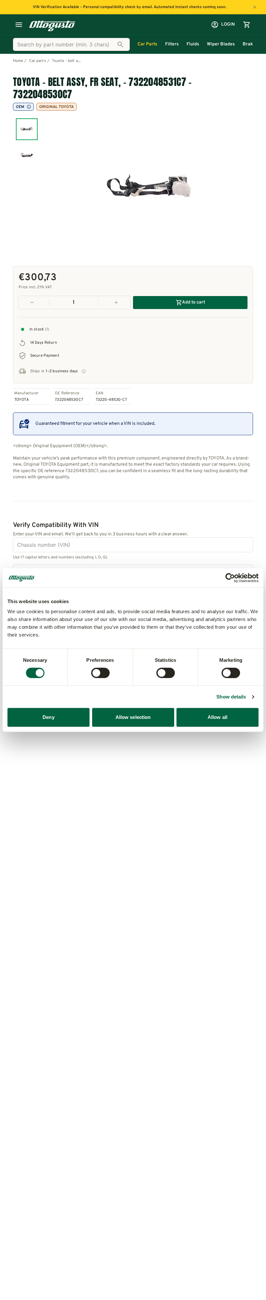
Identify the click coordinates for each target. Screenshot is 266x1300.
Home (18, 61)
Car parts (37, 61)
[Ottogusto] (52, 24)
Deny (48, 717)
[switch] (100, 673)
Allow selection (133, 717)
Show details (231, 696)
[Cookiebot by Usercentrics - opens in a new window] (230, 578)
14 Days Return (43, 342)
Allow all (217, 717)
